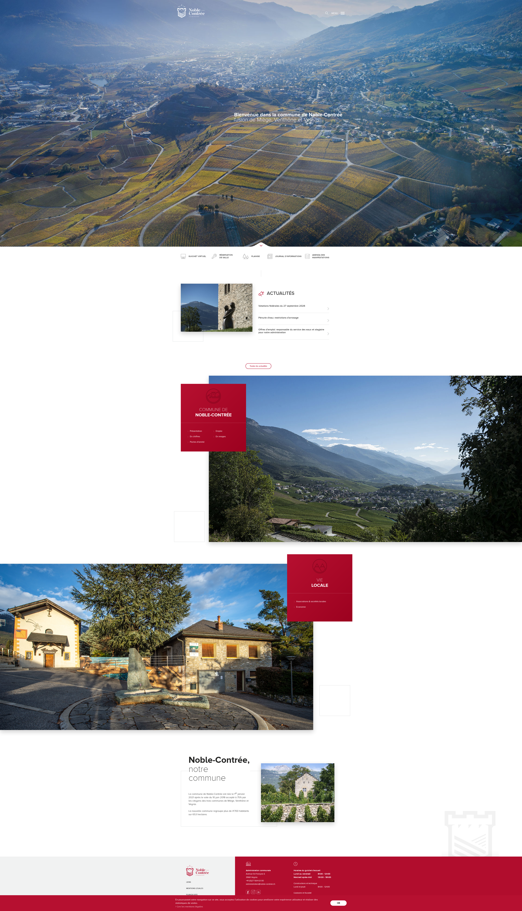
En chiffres (195, 436)
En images (221, 436)
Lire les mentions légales (190, 906)
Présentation (196, 431)
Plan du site (192, 895)
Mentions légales (194, 888)
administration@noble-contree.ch (260, 884)
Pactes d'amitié (197, 442)
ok (338, 903)
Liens (188, 882)
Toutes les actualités (258, 366)
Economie (301, 607)
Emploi (219, 431)
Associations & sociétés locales (311, 601)
